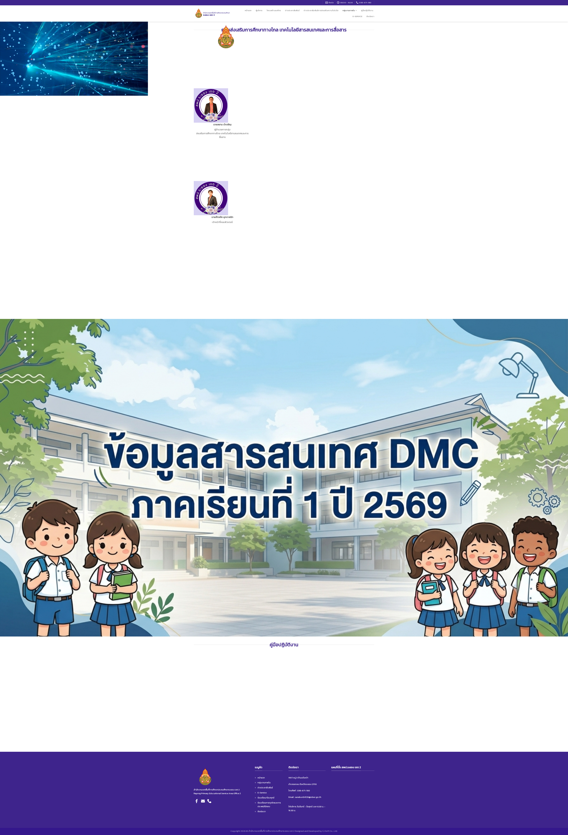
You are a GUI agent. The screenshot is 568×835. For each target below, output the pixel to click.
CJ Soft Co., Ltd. (330, 831)
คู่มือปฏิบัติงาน (367, 10)
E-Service (357, 16)
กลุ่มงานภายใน (349, 10)
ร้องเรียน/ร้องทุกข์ (266, 797)
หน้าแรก (248, 10)
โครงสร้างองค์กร (274, 10)
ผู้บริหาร (259, 10)
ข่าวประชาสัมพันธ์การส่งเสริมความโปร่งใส (321, 10)
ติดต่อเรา (370, 16)
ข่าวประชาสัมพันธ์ (292, 10)
